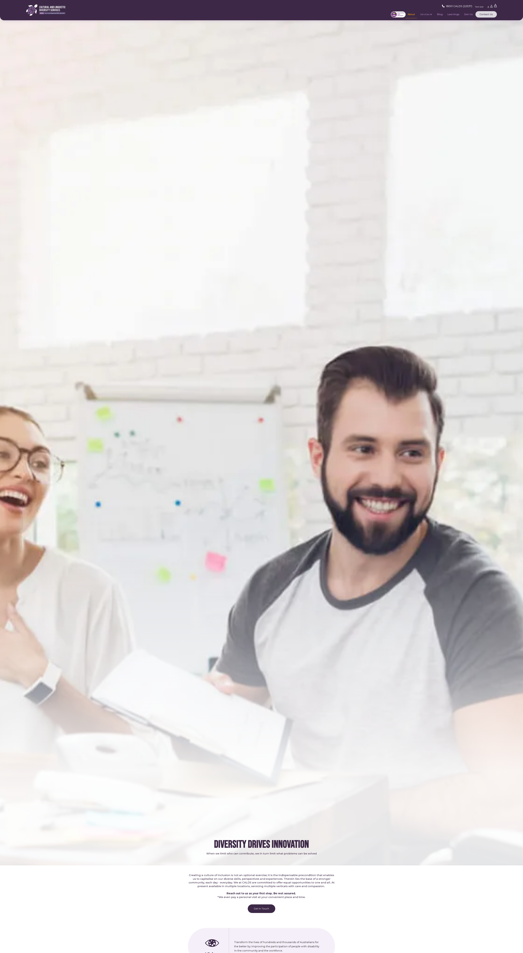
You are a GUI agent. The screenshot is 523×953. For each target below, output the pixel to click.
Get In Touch (261, 908)
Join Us (468, 14)
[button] (426, 14)
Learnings (453, 14)
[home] (45, 10)
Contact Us (486, 14)
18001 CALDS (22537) (459, 6)
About (411, 14)
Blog (440, 14)
